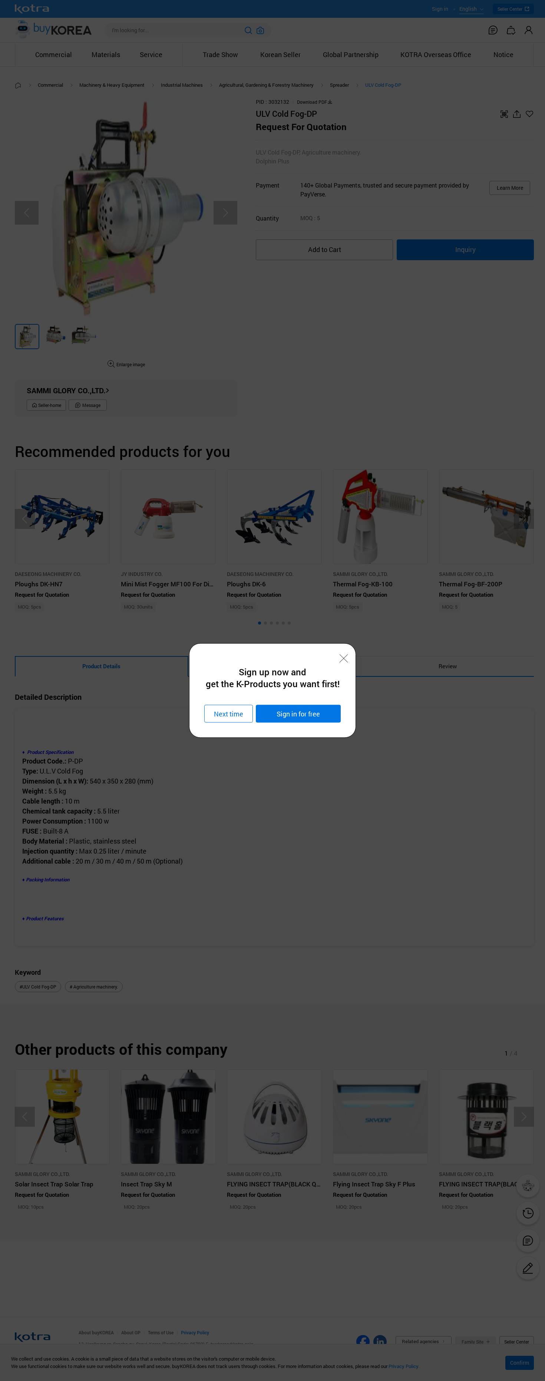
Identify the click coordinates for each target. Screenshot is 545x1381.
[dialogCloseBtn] (343, 658)
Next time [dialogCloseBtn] (228, 713)
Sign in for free (298, 713)
